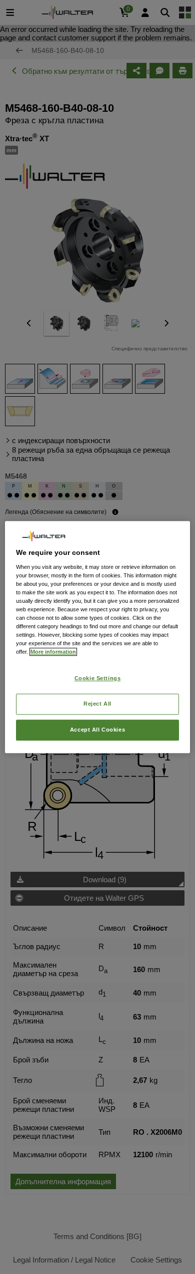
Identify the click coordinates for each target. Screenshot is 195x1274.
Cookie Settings (97, 679)
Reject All (98, 704)
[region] (97, 637)
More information (53, 652)
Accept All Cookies (97, 730)
